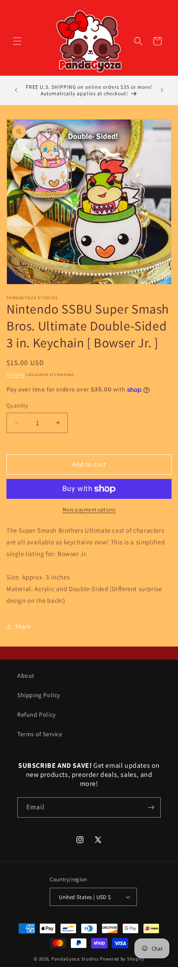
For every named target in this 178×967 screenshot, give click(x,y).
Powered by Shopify (122, 959)
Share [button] (23, 626)
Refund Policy (36, 714)
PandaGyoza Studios (75, 959)
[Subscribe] (150, 807)
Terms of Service (40, 734)
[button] (17, 41)
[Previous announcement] (15, 90)
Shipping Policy (38, 695)
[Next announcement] (162, 90)
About (26, 675)
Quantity (17, 405)
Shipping (15, 374)
